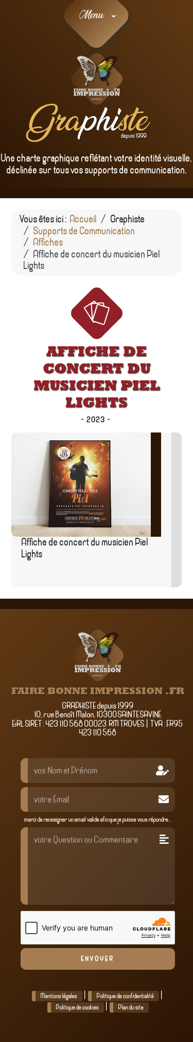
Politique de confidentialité (125, 996)
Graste (84, 122)
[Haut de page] (171, 1021)
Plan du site (131, 1007)
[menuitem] (96, 15)
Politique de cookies (77, 1007)
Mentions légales (59, 996)
